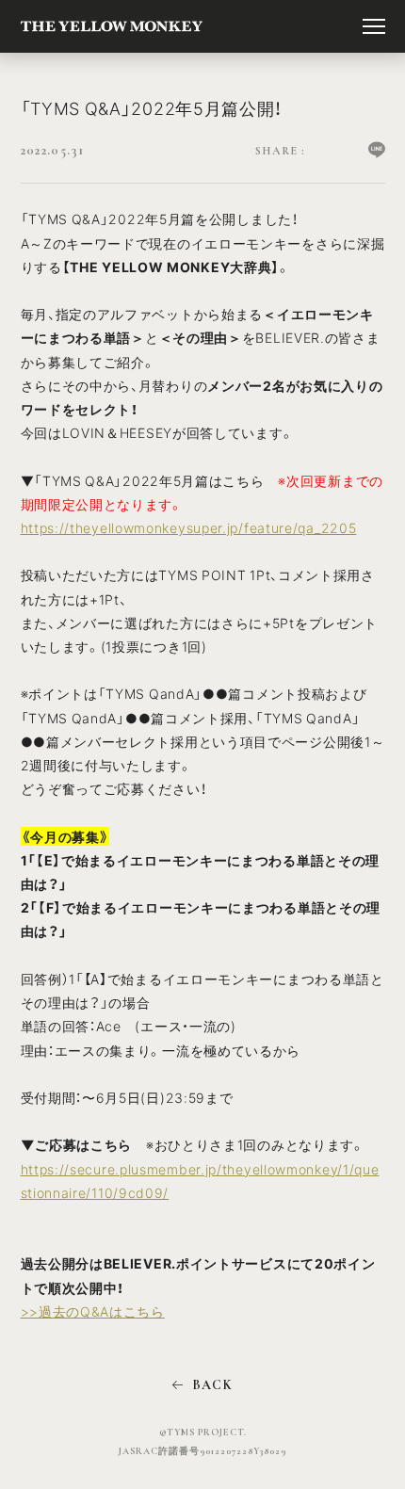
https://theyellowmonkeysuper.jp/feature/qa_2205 (189, 527)
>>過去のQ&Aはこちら (93, 1311)
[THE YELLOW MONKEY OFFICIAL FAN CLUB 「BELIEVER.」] (112, 26)
